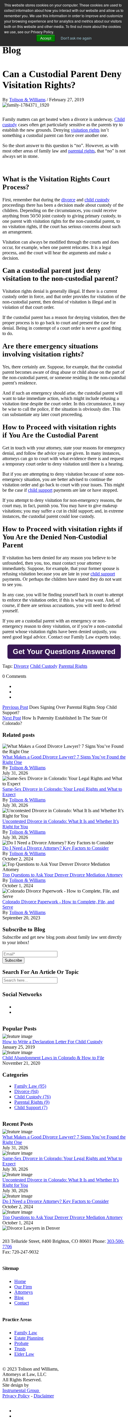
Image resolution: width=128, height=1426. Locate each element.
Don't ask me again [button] (76, 38)
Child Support (30, 1107)
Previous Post (15, 707)
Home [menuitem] (20, 1281)
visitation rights (85, 130)
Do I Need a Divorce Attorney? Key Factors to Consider (55, 848)
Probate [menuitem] (21, 1343)
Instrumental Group (21, 1390)
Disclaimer (44, 1395)
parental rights (81, 150)
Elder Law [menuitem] (24, 1354)
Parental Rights (73, 666)
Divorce (21, 666)
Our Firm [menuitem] (23, 1286)
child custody (97, 199)
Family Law (30, 1086)
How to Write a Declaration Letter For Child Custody (52, 1041)
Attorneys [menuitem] (23, 1292)
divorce (68, 199)
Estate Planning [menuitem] (28, 1338)
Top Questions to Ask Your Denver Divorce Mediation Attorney (62, 874)
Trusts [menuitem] (20, 1348)
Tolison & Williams (27, 99)
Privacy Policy (16, 1395)
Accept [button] (45, 38)
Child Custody (43, 666)
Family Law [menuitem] (25, 1332)
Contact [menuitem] (21, 1302)
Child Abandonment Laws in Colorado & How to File (53, 1057)
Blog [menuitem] (19, 1297)
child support (40, 490)
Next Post (11, 717)
